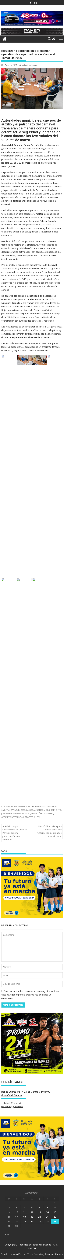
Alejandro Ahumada (30, 65)
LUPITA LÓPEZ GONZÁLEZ (42, 813)
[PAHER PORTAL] (4, 38)
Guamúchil (8, 806)
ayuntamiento (40, 806)
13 (39, 1212)
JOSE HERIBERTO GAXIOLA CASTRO (15, 813)
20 (39, 1216)
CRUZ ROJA (50, 810)
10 (16, 1212)
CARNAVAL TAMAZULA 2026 (13, 810)
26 (32, 1221)
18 (24, 1216)
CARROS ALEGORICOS (35, 810)
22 (55, 1216)
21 (47, 1216)
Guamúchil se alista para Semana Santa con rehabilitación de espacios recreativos (49, 831)
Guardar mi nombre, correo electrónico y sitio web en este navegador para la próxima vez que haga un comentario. (30, 995)
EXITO (58, 810)
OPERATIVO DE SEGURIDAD (12, 817)
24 (16, 1221)
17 (16, 1216)
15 (55, 1212)
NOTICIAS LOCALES (22, 806)
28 (47, 1221)
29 (55, 1221)
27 (39, 1221)
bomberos (52, 806)
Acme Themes (55, 1254)
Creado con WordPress (13, 1254)
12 (32, 1212)
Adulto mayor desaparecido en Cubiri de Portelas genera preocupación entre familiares (14, 833)
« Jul (7, 1234)
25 (24, 1221)
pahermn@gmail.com (12, 1106)
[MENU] (61, 39)
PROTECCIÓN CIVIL (33, 817)
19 (32, 1216)
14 (47, 1212)
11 (24, 1212)
